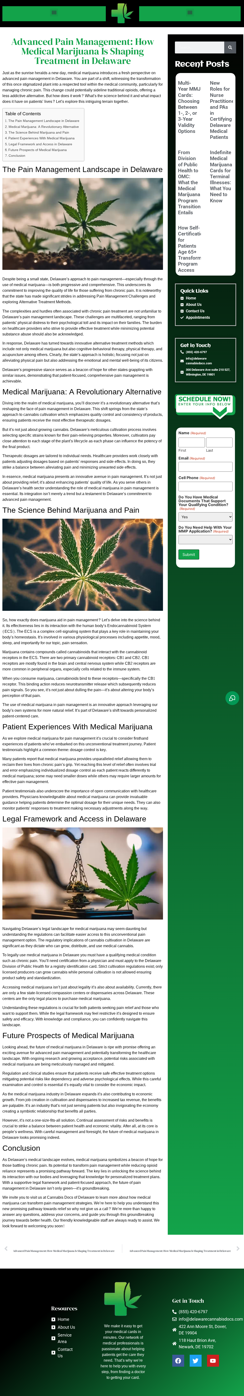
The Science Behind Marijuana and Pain (39, 132)
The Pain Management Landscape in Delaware (43, 121)
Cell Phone (196, 478)
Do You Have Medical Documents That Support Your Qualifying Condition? (203, 502)
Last (209, 450)
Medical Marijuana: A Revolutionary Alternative (44, 127)
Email (191, 458)
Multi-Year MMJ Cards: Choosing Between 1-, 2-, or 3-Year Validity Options (189, 107)
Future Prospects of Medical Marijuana (37, 150)
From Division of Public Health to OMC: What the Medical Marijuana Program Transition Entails (189, 182)
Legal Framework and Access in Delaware (40, 144)
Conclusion (17, 155)
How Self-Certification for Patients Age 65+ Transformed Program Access (192, 249)
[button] (54, 12)
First (182, 450)
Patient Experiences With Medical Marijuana (41, 138)
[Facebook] (178, 1361)
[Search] (230, 47)
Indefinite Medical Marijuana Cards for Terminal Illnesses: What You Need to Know (221, 177)
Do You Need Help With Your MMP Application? (205, 529)
